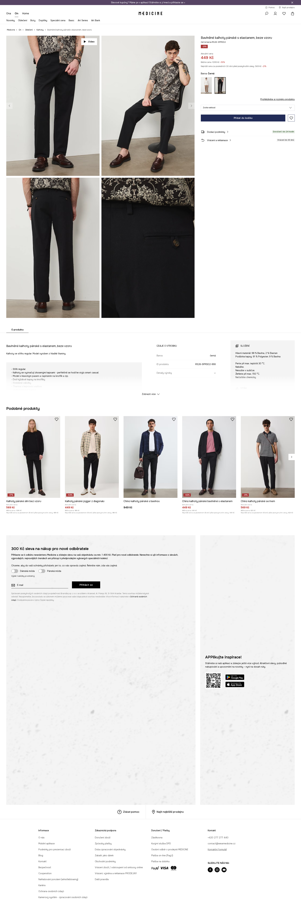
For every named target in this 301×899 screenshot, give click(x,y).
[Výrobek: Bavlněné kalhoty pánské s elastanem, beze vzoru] (114, 457)
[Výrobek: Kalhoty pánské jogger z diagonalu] (92, 595)
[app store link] (234, 823)
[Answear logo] (150, 13)
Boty (32, 20)
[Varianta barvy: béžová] (206, 85)
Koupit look (183, 169)
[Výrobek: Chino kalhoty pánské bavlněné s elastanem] (209, 595)
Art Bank (95, 20)
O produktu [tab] (17, 329)
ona (8, 13)
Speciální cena (57, 20)
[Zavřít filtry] (292, 2)
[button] (248, 108)
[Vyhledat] (266, 13)
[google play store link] (234, 816)
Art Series (83, 20)
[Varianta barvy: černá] (220, 85)
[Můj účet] (275, 13)
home (25, 13)
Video (91, 41)
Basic (71, 20)
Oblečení (22, 20)
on (16, 13)
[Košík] (292, 13)
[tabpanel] (150, 365)
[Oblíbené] (284, 13)
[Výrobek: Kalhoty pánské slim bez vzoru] (33, 595)
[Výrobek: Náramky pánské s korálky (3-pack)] (233, 457)
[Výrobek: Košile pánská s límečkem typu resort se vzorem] (174, 457)
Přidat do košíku (243, 118)
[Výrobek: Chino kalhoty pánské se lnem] (268, 595)
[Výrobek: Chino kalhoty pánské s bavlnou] (150, 595)
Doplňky (43, 20)
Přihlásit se (86, 723)
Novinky (10, 20)
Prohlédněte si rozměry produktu (277, 99)
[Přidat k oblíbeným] (291, 118)
